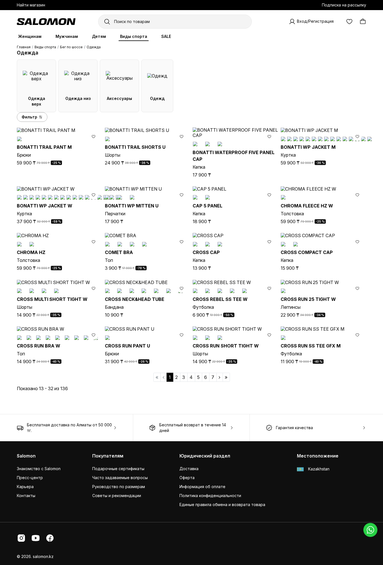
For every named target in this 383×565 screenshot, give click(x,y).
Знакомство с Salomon (39, 468)
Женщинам (29, 36)
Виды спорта (133, 36)
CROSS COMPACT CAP (307, 252)
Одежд (157, 98)
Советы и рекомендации (116, 495)
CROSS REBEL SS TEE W (220, 299)
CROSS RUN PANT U (127, 346)
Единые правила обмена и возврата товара (222, 504)
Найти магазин (31, 5)
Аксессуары (119, 98)
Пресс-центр (30, 477)
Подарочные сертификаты (118, 468)
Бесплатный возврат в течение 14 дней (192, 427)
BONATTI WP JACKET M (308, 147)
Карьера (25, 486)
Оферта (187, 477)
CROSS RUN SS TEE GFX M (311, 346)
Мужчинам (67, 36)
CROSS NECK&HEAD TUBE (134, 299)
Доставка (189, 468)
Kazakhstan (318, 468)
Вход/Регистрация (315, 21)
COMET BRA (119, 252)
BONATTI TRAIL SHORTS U (135, 147)
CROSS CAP (206, 252)
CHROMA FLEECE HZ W (307, 206)
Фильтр (29, 117)
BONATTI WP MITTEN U (131, 206)
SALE (166, 36)
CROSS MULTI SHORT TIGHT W (52, 299)
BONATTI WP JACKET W (44, 206)
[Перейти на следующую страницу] (219, 377)
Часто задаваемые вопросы (120, 477)
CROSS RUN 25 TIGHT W (308, 299)
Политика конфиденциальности (210, 495)
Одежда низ (78, 98)
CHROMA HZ (31, 252)
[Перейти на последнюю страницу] (226, 377)
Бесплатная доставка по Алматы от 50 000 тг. (69, 427)
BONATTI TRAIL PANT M (44, 147)
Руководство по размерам (118, 486)
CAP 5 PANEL (207, 206)
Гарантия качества (294, 427)
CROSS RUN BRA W (38, 346)
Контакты (26, 495)
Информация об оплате (202, 486)
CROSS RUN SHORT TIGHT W (226, 346)
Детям (99, 36)
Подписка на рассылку (344, 5)
